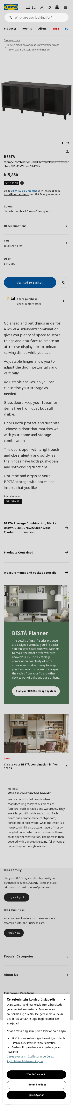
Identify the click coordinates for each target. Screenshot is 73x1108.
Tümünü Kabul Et (36, 1074)
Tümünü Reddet (36, 1084)
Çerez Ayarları (36, 1095)
